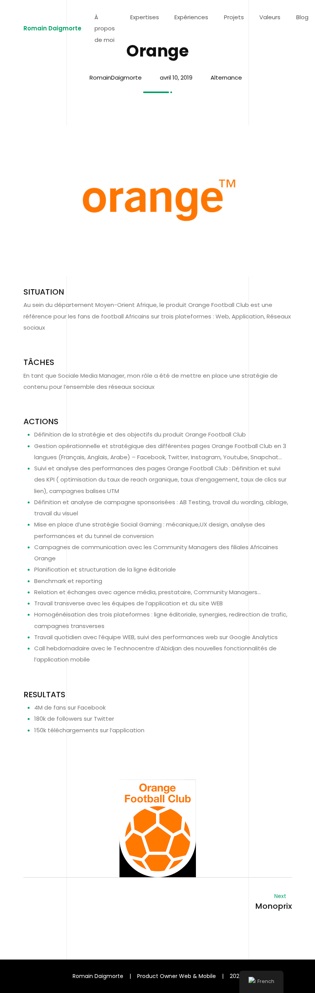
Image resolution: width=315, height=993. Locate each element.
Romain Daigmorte (52, 28)
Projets (234, 17)
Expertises (144, 17)
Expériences (191, 17)
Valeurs (269, 17)
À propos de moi (104, 28)
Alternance (226, 77)
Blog (302, 17)
